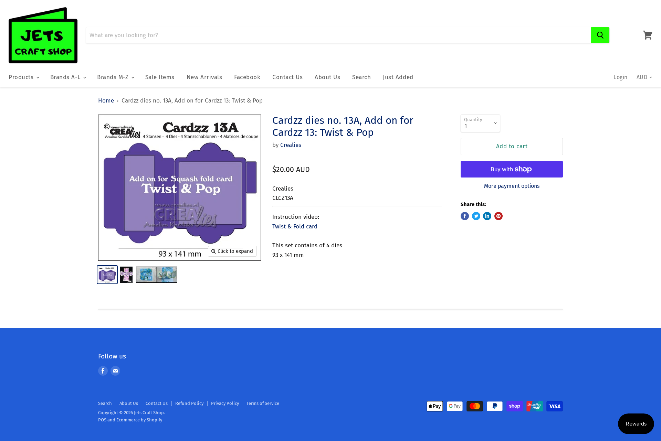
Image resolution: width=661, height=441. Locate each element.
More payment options (511, 186)
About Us (327, 77)
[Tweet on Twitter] (476, 216)
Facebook (247, 77)
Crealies (290, 145)
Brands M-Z (113, 77)
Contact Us (287, 77)
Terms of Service (262, 403)
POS (102, 419)
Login (620, 77)
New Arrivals (204, 77)
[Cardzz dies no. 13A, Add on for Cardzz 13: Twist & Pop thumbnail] (107, 274)
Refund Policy (189, 403)
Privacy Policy (225, 403)
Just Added (398, 77)
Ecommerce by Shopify (139, 419)
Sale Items (160, 77)
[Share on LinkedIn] (487, 216)
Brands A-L (66, 77)
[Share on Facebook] (465, 216)
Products (22, 77)
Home (106, 100)
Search (361, 77)
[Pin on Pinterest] (498, 216)
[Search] (600, 35)
